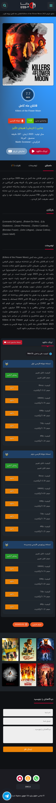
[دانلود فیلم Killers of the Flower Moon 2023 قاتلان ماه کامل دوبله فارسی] (28, 54)
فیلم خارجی (48, 257)
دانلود (12, 388)
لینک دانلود (41, 151)
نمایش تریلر (19, 151)
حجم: (43, 378)
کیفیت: (43, 373)
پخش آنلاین (12, 375)
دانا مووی (25, 795)
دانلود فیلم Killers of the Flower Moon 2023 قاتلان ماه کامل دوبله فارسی (28, 14)
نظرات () (16, 165)
